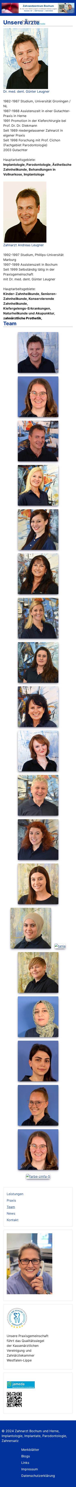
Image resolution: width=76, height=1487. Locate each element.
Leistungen (15, 1194)
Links (25, 1463)
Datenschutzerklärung (38, 1476)
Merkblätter (30, 1450)
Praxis (11, 1200)
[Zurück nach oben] (71, 1482)
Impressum (29, 1469)
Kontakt (12, 1220)
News (11, 1213)
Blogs (25, 1456)
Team (11, 1207)
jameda (41, 23)
